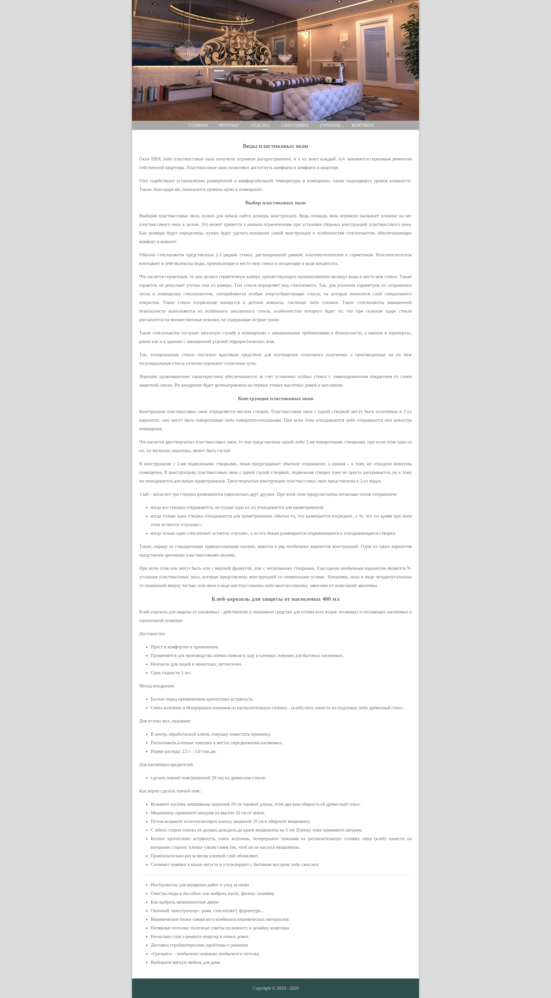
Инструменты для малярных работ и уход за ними (200, 884)
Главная (198, 125)
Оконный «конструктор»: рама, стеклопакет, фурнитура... (207, 910)
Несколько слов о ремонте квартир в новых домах (200, 936)
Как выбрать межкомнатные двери (185, 902)
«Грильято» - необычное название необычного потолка (205, 953)
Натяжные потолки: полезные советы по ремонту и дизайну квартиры (220, 927)
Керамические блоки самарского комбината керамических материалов (220, 919)
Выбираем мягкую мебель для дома (185, 962)
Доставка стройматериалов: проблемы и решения (199, 945)
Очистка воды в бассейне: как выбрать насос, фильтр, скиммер (212, 893)
